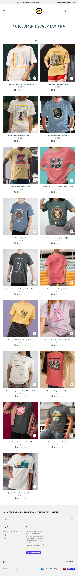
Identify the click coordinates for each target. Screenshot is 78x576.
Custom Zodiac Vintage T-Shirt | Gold (57, 238)
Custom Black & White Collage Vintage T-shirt (57, 187)
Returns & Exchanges (10, 531)
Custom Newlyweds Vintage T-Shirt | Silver (20, 289)
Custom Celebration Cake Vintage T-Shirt (20, 442)
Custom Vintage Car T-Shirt (57, 442)
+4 (62, 90)
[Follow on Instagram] (4, 561)
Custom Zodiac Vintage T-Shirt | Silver (20, 238)
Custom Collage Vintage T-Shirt (57, 391)
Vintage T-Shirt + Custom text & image (20, 84)
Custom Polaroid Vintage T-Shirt (58, 135)
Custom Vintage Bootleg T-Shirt (57, 84)
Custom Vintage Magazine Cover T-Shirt (20, 135)
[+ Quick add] (34, 78)
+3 (25, 90)
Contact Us (6, 538)
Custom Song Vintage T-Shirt (20, 187)
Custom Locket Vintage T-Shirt (57, 289)
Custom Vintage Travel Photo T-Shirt (20, 493)
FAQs (5, 535)
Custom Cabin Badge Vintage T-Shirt (20, 340)
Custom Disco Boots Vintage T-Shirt (57, 340)
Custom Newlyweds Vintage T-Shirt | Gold (20, 391)
